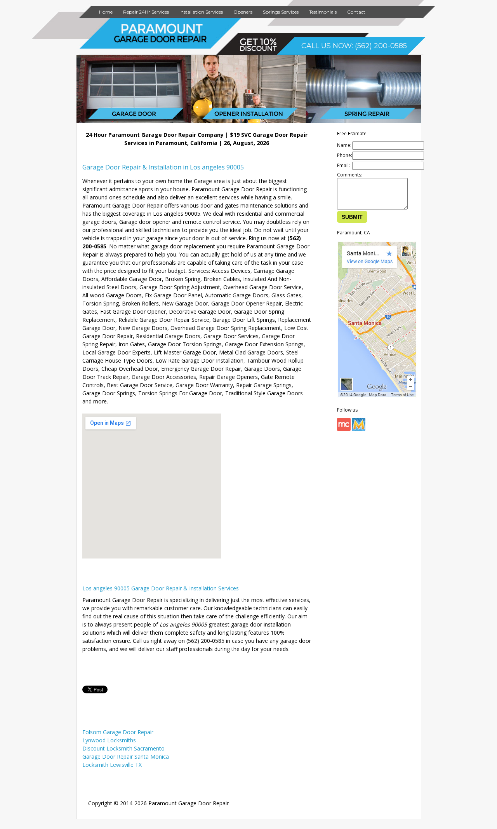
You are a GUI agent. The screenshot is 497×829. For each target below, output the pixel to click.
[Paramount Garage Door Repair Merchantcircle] (344, 429)
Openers (242, 12)
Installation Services (201, 12)
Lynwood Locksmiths (109, 740)
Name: (344, 145)
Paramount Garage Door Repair (188, 803)
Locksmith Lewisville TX (112, 764)
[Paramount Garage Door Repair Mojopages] (358, 429)
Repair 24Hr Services (146, 12)
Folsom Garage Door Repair (117, 732)
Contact (356, 12)
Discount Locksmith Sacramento (123, 748)
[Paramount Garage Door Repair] (160, 41)
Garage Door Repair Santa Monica (125, 756)
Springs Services (281, 12)
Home (106, 12)
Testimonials (323, 12)
